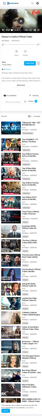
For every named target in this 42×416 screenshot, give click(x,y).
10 (30, 30)
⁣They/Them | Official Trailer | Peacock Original (30, 213)
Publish (31, 101)
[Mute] (35, 30)
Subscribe (30, 63)
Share (16, 55)
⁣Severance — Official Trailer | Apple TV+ (30, 342)
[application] (21, 21)
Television (26, 150)
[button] (37, 3)
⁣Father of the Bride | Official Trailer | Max (30, 328)
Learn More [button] (29, 408)
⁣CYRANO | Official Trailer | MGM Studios (31, 313)
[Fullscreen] (39, 30)
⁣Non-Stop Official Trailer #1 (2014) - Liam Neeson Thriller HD (31, 372)
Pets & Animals (27, 133)
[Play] (3, 30)
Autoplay (37, 116)
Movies (8, 69)
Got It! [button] (5, 411)
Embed (25, 55)
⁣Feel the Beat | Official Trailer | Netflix (31, 270)
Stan (4, 62)
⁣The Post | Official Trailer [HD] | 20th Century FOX (29, 242)
